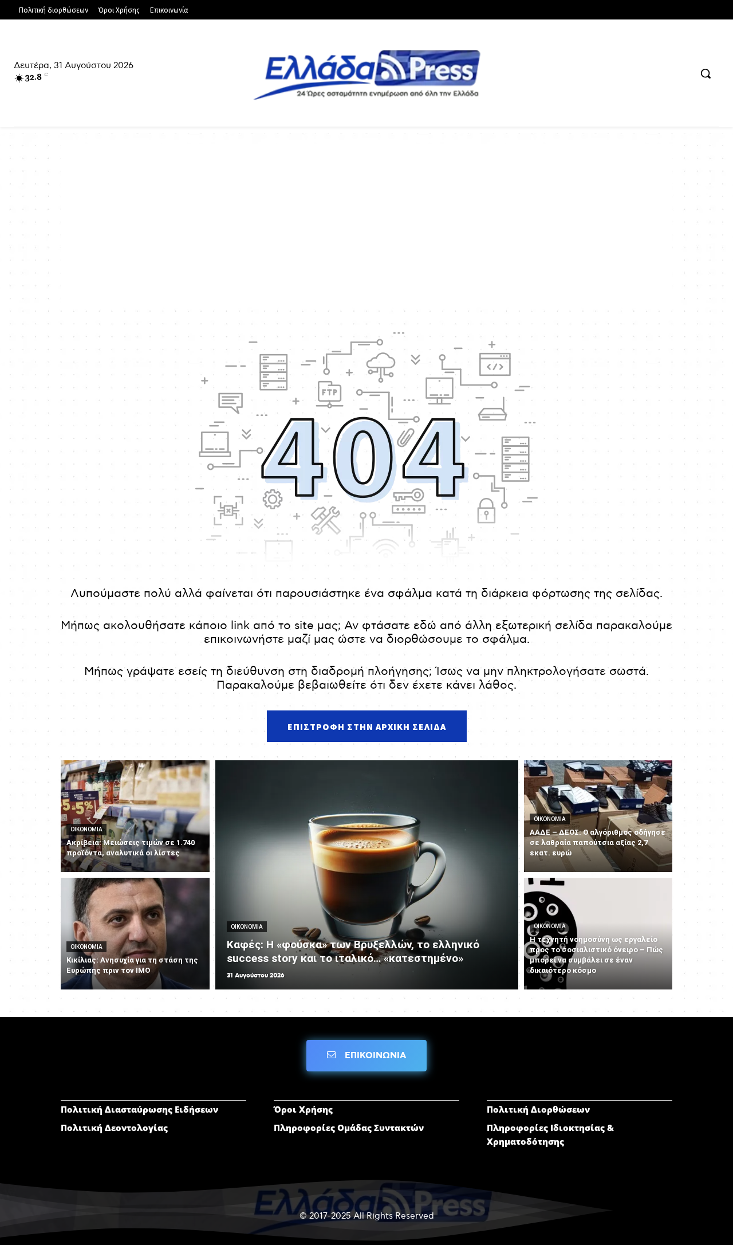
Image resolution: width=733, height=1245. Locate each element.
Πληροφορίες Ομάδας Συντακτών (349, 1127)
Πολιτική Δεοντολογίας (114, 1127)
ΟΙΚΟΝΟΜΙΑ (86, 829)
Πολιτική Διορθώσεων (538, 1109)
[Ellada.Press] (366, 74)
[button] (705, 73)
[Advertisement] (366, 224)
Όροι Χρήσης (303, 1109)
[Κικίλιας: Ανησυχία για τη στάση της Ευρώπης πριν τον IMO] (135, 933)
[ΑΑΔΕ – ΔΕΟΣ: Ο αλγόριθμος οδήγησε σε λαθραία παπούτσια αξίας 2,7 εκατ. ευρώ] (598, 816)
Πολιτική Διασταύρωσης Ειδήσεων (139, 1109)
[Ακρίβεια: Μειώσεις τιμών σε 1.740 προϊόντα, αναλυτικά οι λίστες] (135, 816)
